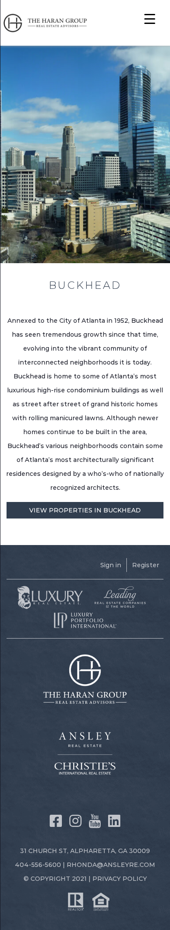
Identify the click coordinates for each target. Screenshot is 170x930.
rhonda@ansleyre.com (111, 865)
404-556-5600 (38, 865)
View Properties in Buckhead (85, 510)
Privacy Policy (119, 879)
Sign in (110, 565)
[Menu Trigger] (150, 18)
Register (145, 565)
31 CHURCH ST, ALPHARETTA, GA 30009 (85, 851)
